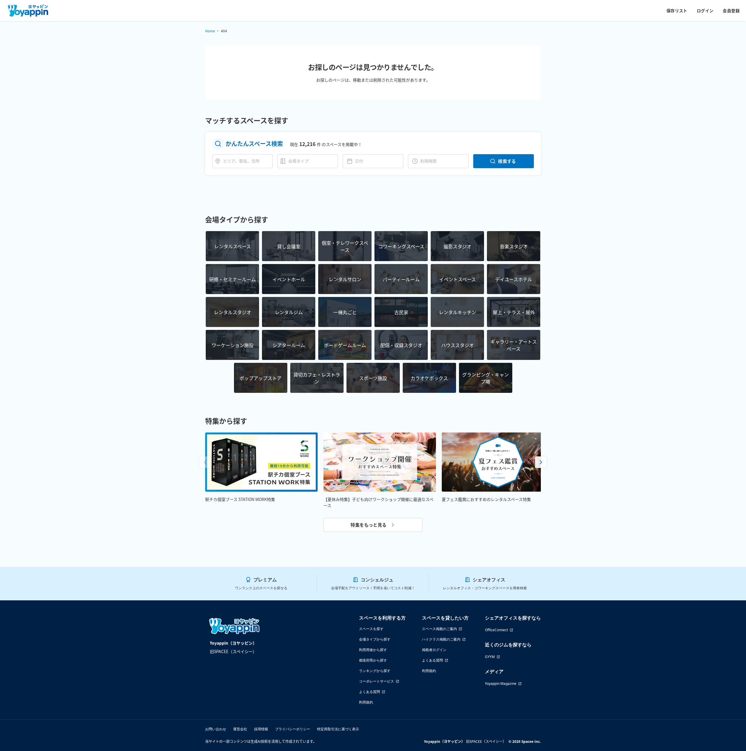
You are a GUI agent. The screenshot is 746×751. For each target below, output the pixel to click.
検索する (507, 161)
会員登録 (731, 10)
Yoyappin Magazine (500, 683)
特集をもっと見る (369, 525)
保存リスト (676, 10)
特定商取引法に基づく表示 (338, 729)
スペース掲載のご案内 (439, 628)
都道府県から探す (373, 660)
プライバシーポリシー (292, 729)
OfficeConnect (496, 629)
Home (210, 30)
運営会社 (240, 729)
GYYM (490, 656)
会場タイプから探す (374, 639)
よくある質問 (369, 691)
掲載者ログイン (434, 649)
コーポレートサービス (376, 681)
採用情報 (261, 729)
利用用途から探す (373, 649)
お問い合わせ (215, 729)
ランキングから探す (374, 670)
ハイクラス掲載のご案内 (441, 639)
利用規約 (366, 702)
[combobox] (246, 161)
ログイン (705, 10)
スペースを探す (371, 628)
